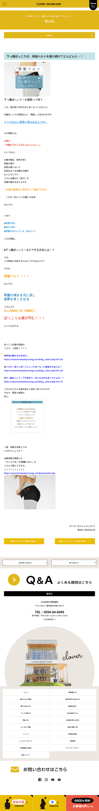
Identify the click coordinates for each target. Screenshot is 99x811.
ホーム (26, 692)
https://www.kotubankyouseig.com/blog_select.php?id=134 (33, 370)
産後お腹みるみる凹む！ (17, 355)
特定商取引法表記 (25, 748)
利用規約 (72, 741)
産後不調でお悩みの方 (72, 699)
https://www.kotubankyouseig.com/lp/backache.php (29, 473)
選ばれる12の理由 (25, 699)
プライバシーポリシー (72, 748)
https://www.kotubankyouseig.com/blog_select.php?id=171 (33, 381)
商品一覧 (25, 720)
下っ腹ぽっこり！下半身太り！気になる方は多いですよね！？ (35, 377)
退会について (25, 755)
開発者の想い (72, 706)
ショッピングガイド (25, 741)
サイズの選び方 (26, 713)
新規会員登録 (72, 734)
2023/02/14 (89, 529)
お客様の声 (72, 720)
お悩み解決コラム (72, 713)
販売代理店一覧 (73, 727)
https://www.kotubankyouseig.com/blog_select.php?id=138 (33, 359)
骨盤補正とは (72, 692)
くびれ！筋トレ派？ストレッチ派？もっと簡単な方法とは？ (34, 366)
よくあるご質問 (26, 727)
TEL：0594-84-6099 (49, 612)
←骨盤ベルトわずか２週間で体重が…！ (24, 541)
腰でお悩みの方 (26, 706)
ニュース (25, 734)
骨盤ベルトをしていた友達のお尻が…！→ (75, 541)
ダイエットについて (86, 526)
